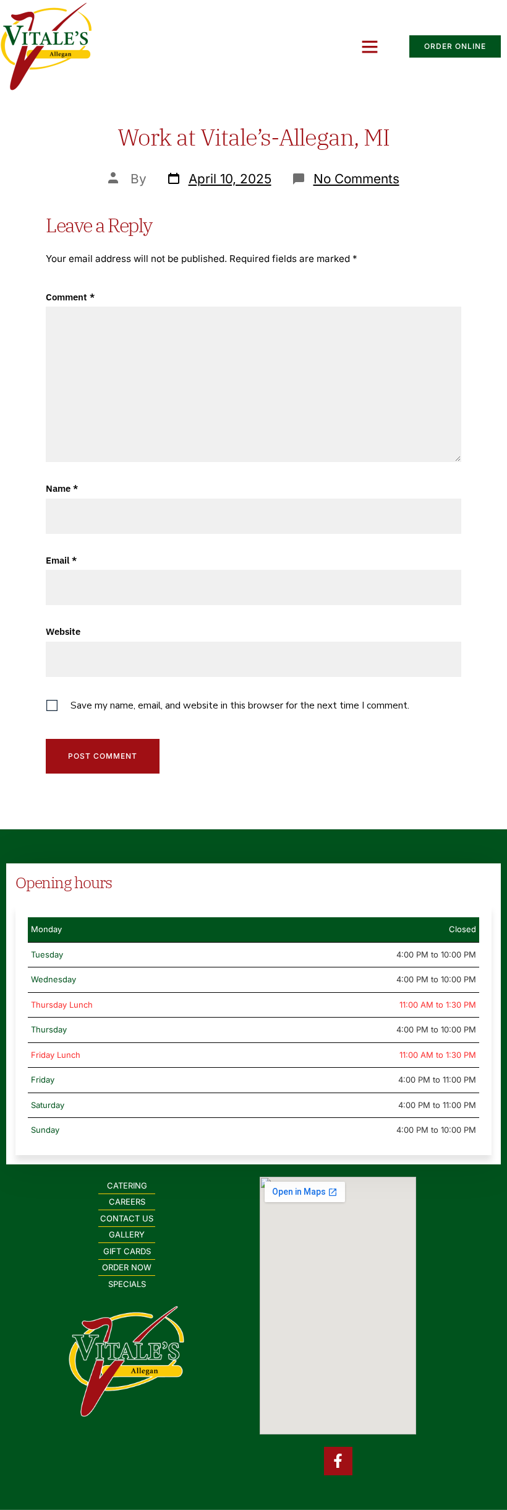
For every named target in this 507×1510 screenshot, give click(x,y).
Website (63, 631)
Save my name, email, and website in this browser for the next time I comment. (239, 705)
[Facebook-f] (338, 1461)
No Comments (356, 178)
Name (62, 488)
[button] (370, 46)
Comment (70, 297)
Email (61, 560)
